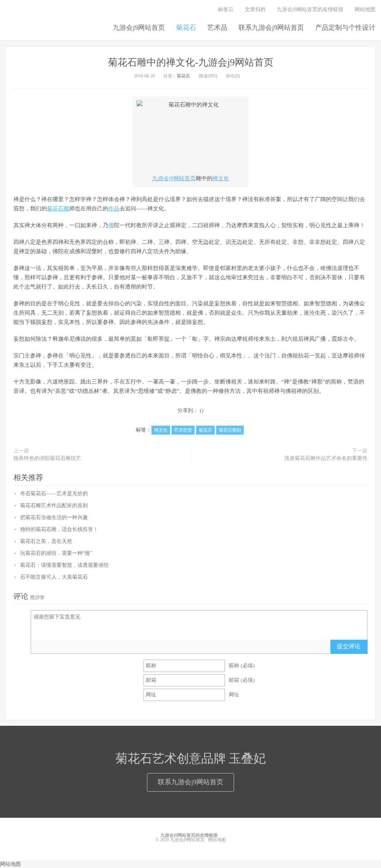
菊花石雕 (58, 209)
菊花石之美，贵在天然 (46, 541)
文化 (223, 178)
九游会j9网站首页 (139, 27)
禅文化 (160, 430)
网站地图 (365, 9)
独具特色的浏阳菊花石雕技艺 (47, 458)
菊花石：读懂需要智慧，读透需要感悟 (64, 565)
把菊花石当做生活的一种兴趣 (54, 517)
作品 (113, 209)
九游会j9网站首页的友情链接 (310, 9)
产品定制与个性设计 (345, 27)
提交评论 (349, 646)
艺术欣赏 (183, 430)
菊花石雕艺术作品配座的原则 (54, 505)
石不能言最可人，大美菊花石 (54, 577)
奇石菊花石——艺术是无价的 (54, 493)
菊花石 (186, 27)
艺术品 (217, 27)
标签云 (226, 9)
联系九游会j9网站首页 (271, 27)
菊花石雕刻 (230, 430)
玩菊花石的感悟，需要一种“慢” (56, 553)
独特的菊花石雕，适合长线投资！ (59, 529)
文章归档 (255, 9)
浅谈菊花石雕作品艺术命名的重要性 (326, 458)
